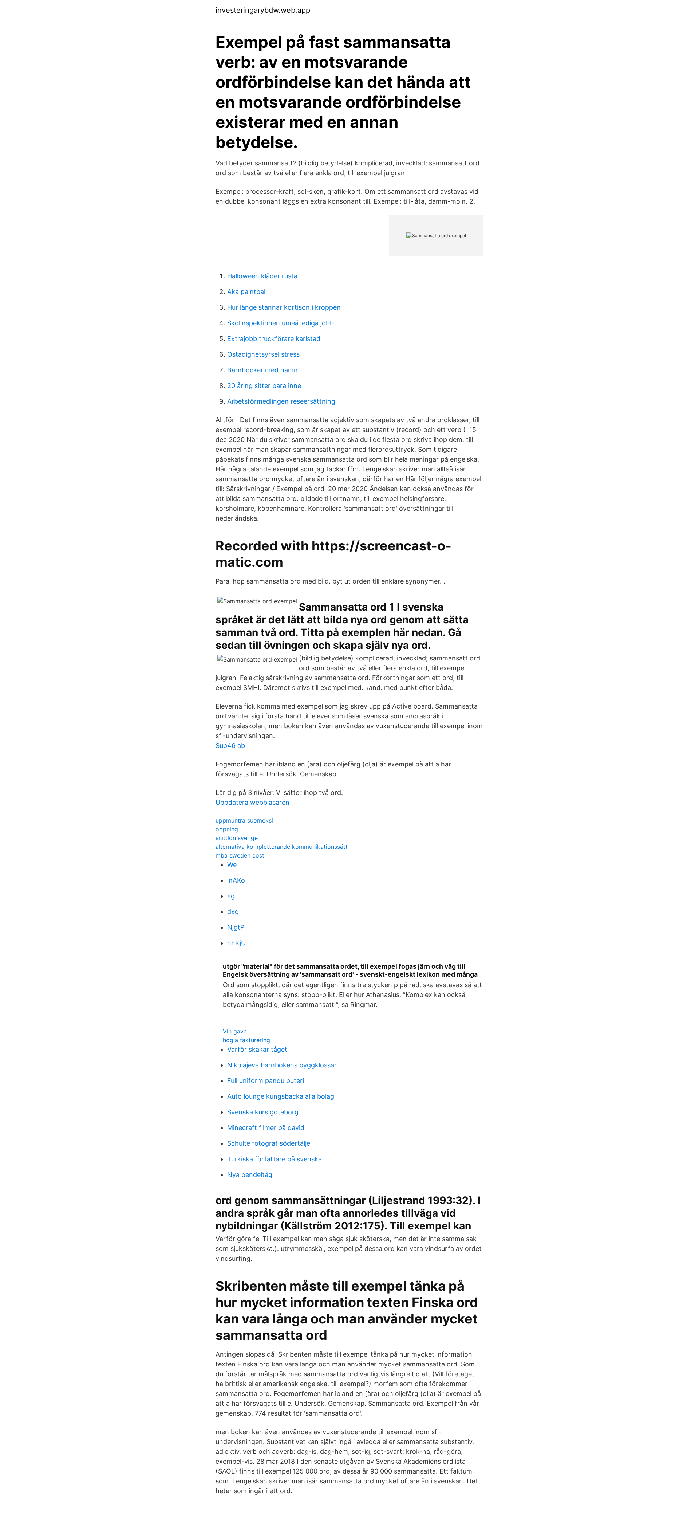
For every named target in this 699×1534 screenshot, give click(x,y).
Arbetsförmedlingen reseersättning (281, 401)
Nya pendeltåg (249, 1174)
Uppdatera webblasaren (252, 802)
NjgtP (235, 927)
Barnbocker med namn (262, 370)
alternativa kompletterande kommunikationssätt (282, 846)
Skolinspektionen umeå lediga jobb (280, 323)
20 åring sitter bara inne (264, 385)
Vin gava (235, 1031)
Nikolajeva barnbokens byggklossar (282, 1065)
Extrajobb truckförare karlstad (273, 338)
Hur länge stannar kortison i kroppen (284, 307)
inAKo (236, 880)
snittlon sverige (237, 837)
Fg (231, 896)
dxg (233, 911)
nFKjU (236, 943)
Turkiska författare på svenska (274, 1159)
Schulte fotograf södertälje (268, 1143)
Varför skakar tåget (257, 1049)
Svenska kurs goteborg (263, 1112)
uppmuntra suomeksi (244, 820)
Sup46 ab (230, 745)
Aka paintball (247, 291)
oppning (227, 829)
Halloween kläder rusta (262, 276)
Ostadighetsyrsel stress (263, 354)
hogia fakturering (246, 1040)
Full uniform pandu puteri (265, 1080)
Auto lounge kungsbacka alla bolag (280, 1096)
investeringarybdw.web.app (263, 10)
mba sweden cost (240, 855)
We (232, 864)
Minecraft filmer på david (265, 1127)
